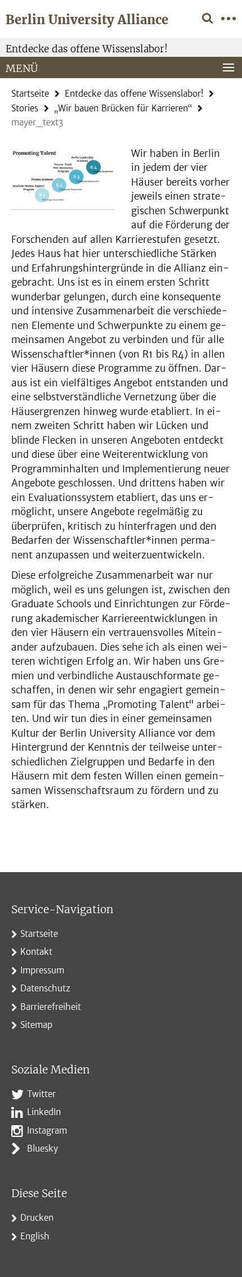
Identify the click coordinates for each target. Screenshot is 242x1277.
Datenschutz (45, 988)
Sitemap (36, 1024)
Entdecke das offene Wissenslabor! (87, 49)
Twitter (41, 1094)
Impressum (42, 970)
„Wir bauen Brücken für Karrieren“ (123, 108)
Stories (24, 108)
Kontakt (36, 951)
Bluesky (42, 1148)
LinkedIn (44, 1112)
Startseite (30, 93)
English (35, 1236)
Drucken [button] (36, 1217)
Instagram (47, 1130)
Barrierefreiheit (50, 1006)
